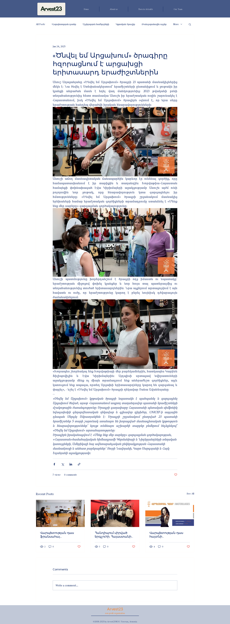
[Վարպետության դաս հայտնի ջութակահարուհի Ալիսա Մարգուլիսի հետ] (169, 513)
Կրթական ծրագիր (125, 24)
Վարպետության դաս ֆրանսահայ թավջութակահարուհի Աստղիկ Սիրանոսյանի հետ (58, 534)
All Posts (40, 24)
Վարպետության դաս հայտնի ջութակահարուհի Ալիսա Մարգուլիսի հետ (169, 534)
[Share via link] (79, 464)
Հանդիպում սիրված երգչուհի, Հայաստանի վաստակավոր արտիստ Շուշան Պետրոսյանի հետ (114, 534)
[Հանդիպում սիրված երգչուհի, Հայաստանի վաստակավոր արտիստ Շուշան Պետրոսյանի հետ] (115, 513)
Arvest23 (115, 609)
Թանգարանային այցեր (154, 24)
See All (190, 493)
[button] (189, 24)
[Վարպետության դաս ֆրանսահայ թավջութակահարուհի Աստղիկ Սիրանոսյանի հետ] (60, 513)
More (176, 24)
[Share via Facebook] (54, 464)
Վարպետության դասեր (64, 24)
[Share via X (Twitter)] (62, 464)
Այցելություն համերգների (96, 24)
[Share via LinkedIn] (70, 464)
